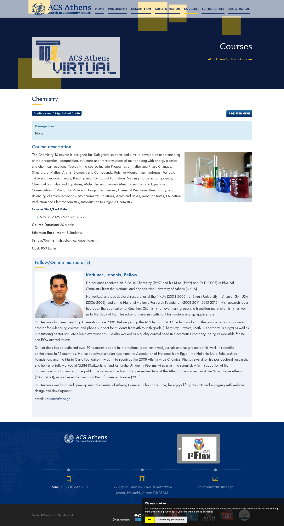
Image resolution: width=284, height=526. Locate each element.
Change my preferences (171, 519)
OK (149, 519)
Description (141, 9)
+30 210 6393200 (74, 487)
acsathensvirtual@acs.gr (215, 487)
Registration (239, 9)
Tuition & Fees (213, 9)
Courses (191, 9)
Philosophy (117, 9)
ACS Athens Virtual (222, 59)
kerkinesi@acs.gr (57, 398)
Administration (167, 9)
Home (99, 9)
